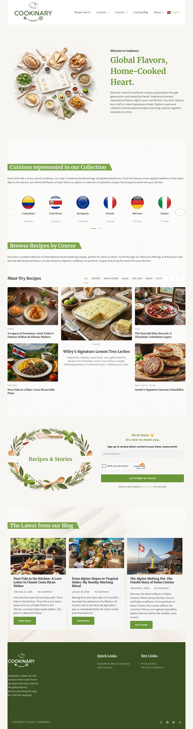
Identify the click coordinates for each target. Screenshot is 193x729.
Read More (25, 620)
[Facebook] (167, 722)
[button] (107, 12)
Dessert (95, 278)
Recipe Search (82, 12)
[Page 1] (93, 228)
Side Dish (137, 278)
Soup (159, 278)
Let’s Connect (104, 667)
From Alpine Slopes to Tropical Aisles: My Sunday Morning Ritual (95, 582)
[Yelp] (161, 722)
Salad (125, 278)
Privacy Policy (148, 663)
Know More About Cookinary (113, 663)
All (86, 278)
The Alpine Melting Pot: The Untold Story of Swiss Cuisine (152, 580)
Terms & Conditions (152, 667)
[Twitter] (173, 722)
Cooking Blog (140, 12)
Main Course (111, 278)
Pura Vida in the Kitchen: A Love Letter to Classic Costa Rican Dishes (38, 582)
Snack (149, 278)
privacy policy (148, 486)
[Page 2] (99, 228)
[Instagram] (180, 722)
